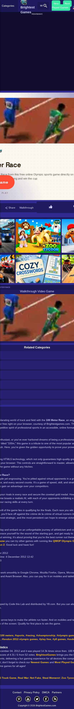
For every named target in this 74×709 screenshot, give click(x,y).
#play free (45, 639)
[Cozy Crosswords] (38, 272)
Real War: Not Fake (29, 677)
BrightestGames (46, 654)
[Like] (50, 207)
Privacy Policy (32, 692)
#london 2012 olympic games (20, 639)
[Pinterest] (19, 699)
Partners (57, 692)
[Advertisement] (37, 52)
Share (11, 207)
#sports (19, 635)
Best (67, 3)
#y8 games (59, 639)
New (56, 3)
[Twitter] (37, 699)
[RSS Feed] (55, 699)
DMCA (45, 692)
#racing (30, 635)
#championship (45, 635)
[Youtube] (28, 699)
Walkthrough (26, 207)
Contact (17, 692)
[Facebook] (46, 699)
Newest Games (40, 662)
